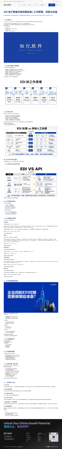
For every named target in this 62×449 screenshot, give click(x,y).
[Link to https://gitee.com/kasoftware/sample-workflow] (54, 446)
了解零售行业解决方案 (7, 245)
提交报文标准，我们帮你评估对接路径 (11, 335)
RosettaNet (7, 208)
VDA (6, 207)
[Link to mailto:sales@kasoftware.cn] (57, 446)
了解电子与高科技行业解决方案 (9, 266)
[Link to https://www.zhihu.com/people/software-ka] (50, 446)
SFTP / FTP (7, 214)
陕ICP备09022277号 (20, 446)
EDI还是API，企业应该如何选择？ (12, 197)
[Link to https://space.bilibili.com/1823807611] (48, 446)
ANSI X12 (7, 206)
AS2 (6, 211)
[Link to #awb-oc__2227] (57, 4)
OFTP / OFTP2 (8, 213)
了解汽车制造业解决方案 (8, 233)
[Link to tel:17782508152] (55, 446)
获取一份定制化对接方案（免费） (10, 124)
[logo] (7, 4)
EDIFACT (7, 205)
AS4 (8, 211)
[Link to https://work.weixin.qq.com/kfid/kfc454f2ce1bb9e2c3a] (47, 446)
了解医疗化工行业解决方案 (8, 276)
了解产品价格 (53, 386)
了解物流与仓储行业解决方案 (8, 255)
